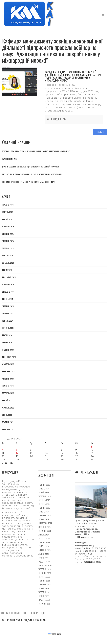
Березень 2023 (8, 393)
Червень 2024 (8, 306)
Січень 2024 (7, 342)
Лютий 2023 (7, 400)
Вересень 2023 (8, 371)
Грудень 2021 (7, 422)
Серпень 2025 (8, 233)
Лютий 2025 (7, 270)
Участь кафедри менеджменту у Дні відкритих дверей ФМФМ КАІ (30, 166)
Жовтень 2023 (8, 364)
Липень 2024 (7, 299)
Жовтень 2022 (8, 407)
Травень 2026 (7, 204)
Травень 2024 (7, 313)
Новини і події (38, 613)
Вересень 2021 (8, 429)
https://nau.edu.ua (85, 537)
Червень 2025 (8, 241)
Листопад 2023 (9, 357)
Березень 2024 (8, 328)
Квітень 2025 (7, 255)
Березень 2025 (8, 262)
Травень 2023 (7, 385)
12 (17, 453)
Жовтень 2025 (8, 226)
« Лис (4, 463)
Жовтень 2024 (8, 284)
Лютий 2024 (7, 335)
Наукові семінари (9, 158)
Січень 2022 (7, 414)
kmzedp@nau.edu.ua (92, 562)
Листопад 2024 (9, 277)
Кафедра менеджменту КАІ (13, 613)
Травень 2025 (7, 248)
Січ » (11, 463)
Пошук (100, 132)
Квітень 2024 (7, 320)
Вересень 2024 (8, 291)
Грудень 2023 (8, 349)
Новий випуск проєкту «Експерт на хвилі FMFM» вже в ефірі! (28, 181)
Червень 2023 (8, 378)
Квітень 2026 (7, 212)
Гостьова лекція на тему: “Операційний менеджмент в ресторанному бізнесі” (36, 151)
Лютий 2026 (7, 219)
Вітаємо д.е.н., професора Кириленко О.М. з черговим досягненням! (32, 174)
